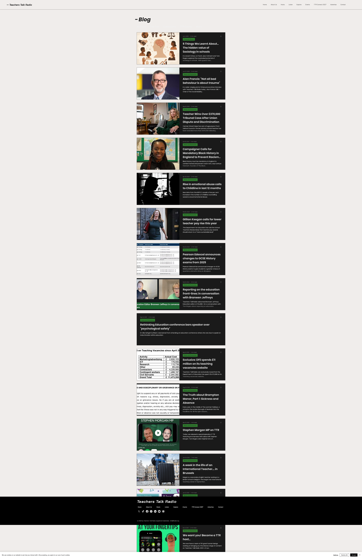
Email (321, 46)
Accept (354, 555)
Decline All (344, 555)
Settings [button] (335, 555)
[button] (356, 5)
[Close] (360, 554)
